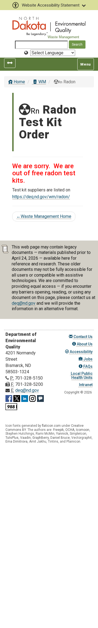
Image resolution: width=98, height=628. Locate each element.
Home (19, 81)
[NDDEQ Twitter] (16, 397)
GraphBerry (40, 438)
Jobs (87, 359)
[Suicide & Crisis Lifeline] (11, 405)
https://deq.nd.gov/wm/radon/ (41, 196)
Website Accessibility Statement (50, 5)
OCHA (69, 430)
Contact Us (83, 336)
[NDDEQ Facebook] (8, 397)
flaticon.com (51, 426)
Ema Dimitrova (16, 441)
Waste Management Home (43, 216)
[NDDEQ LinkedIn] (24, 397)
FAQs (87, 366)
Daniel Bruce (60, 438)
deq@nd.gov (23, 303)
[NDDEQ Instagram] (32, 397)
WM (41, 81)
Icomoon (82, 430)
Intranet (85, 385)
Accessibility (81, 351)
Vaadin (25, 438)
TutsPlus (12, 438)
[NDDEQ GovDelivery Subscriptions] (40, 397)
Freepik (58, 430)
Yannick (62, 434)
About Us (84, 344)
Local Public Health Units (81, 375)
